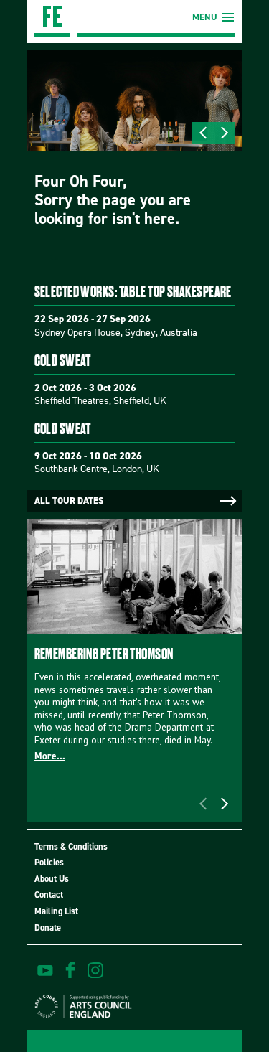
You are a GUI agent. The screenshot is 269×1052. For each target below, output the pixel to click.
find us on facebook (70, 970)
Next (224, 133)
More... (49, 755)
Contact (48, 894)
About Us (51, 879)
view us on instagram (95, 970)
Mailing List (56, 911)
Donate (47, 927)
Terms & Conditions (71, 846)
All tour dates (68, 500)
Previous (203, 133)
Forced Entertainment (52, 18)
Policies (49, 862)
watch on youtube (45, 970)
